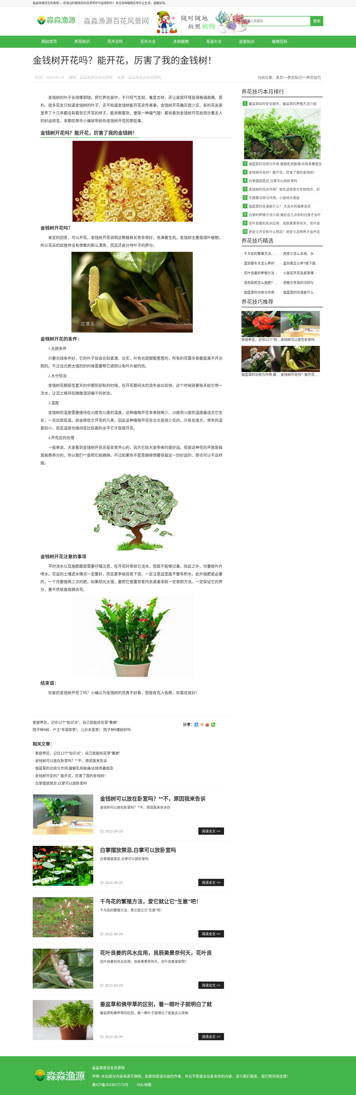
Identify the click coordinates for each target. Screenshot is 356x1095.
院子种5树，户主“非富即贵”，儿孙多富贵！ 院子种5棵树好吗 (82, 730)
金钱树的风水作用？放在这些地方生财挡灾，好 (284, 189)
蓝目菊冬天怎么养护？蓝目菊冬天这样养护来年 (262, 263)
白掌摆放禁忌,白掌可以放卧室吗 (61, 783)
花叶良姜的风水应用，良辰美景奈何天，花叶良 (156, 953)
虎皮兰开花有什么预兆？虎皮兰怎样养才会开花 (284, 232)
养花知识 (82, 42)
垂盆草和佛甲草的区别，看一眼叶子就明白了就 (156, 1004)
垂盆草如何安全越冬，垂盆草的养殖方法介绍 (283, 104)
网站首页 (49, 42)
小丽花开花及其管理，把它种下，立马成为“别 (301, 273)
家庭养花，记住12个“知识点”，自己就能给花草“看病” (75, 722)
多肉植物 (181, 42)
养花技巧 (313, 77)
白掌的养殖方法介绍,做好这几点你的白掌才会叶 (285, 215)
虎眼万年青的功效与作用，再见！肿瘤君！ (301, 283)
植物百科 (279, 42)
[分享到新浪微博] (208, 725)
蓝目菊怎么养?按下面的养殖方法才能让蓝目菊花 (301, 263)
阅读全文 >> (211, 831)
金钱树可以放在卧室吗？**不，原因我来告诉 (71, 761)
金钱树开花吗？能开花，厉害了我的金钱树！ (71, 776)
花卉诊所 (115, 42)
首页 (279, 77)
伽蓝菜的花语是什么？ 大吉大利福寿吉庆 (280, 206)
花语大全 (214, 42)
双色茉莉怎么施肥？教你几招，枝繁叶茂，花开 (262, 283)
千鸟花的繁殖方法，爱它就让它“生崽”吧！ (150, 901)
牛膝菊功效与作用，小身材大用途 (274, 198)
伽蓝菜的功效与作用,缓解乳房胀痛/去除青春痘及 (74, 768)
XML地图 (144, 1085)
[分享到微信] (213, 725)
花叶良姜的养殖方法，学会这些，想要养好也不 (262, 273)
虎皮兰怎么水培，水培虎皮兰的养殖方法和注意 (301, 253)
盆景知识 (247, 42)
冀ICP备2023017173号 (110, 1085)
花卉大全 (148, 42)
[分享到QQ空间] (202, 725)
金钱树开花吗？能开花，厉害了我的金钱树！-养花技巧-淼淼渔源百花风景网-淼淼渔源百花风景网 (59, 1075)
